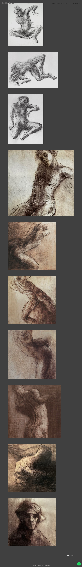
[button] (79, 564)
